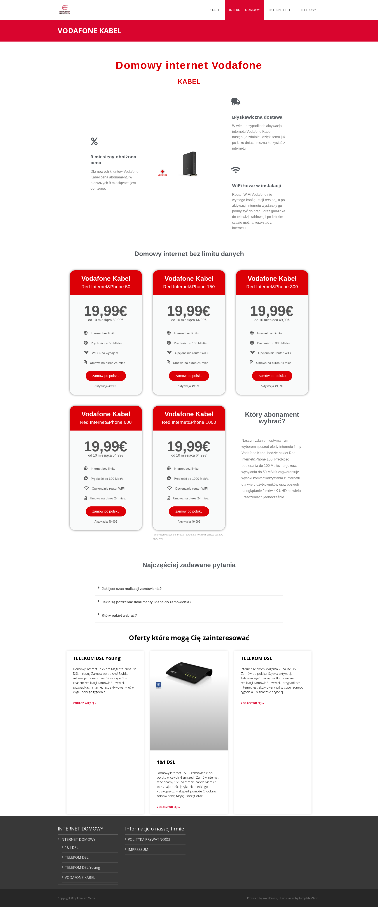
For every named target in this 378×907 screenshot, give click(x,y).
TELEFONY (308, 10)
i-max (291, 898)
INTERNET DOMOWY (244, 10)
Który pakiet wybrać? (119, 615)
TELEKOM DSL (256, 658)
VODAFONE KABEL (80, 877)
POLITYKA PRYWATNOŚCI (149, 839)
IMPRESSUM (138, 849)
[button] (189, 589)
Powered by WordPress (262, 898)
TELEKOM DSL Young (97, 658)
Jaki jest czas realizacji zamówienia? (132, 589)
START (214, 10)
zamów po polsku (105, 376)
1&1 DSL (166, 762)
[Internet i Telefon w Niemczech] (81, 8)
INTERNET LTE (280, 10)
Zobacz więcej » (84, 703)
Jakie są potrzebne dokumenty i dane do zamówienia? (146, 602)
